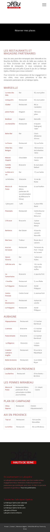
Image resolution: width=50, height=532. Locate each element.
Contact (12, 526)
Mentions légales (21, 526)
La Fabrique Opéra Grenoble (14, 505)
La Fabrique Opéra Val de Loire (14, 508)
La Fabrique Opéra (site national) (15, 503)
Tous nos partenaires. (28, 488)
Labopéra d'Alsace (10, 510)
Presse (6, 526)
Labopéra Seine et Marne (13, 513)
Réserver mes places (25, 30)
